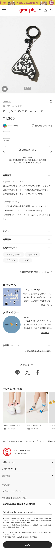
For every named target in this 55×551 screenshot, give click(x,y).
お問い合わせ (8, 462)
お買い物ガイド (9, 469)
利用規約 (6, 485)
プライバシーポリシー (12, 491)
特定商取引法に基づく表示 (14, 498)
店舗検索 (6, 475)
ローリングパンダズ (12, 106)
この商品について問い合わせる (34, 272)
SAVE (27, 545)
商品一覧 (45, 305)
